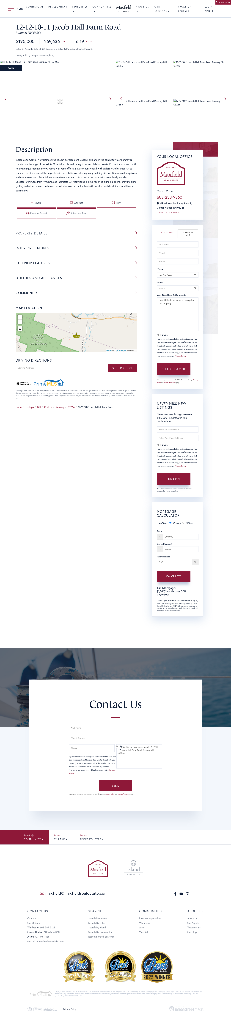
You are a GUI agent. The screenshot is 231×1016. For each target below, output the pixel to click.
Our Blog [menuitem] (192, 932)
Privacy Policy (180, 356)
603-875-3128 (42, 936)
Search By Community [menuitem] (100, 932)
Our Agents (174, 212)
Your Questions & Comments (171, 294)
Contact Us (162, 212)
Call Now (224, 2)
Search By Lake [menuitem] (96, 923)
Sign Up (209, 11)
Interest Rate (163, 556)
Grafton (48, 407)
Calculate (173, 576)
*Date (160, 269)
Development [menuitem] (57, 6)
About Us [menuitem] (192, 918)
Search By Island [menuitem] (97, 927)
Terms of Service (169, 383)
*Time (159, 282)
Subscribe (174, 479)
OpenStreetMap (121, 350)
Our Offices (33, 923)
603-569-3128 (47, 927)
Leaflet (109, 350)
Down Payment (164, 543)
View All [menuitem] (143, 932)
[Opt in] (115, 747)
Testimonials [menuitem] (194, 927)
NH (39, 407)
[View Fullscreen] (20, 328)
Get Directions (122, 368)
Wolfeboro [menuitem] (145, 923)
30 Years (177, 523)
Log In (208, 6)
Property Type (90, 839)
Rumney (60, 407)
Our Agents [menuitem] (193, 923)
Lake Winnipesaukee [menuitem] (150, 918)
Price (159, 531)
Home (19, 407)
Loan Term (162, 523)
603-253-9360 (169, 197)
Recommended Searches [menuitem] (101, 936)
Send (115, 786)
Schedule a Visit (187, 233)
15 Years (189, 523)
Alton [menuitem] (142, 927)
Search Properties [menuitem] (97, 918)
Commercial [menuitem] (35, 6)
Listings (29, 407)
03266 (71, 407)
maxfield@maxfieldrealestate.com (75, 893)
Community (32, 839)
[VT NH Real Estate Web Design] (186, 1008)
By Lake (59, 839)
